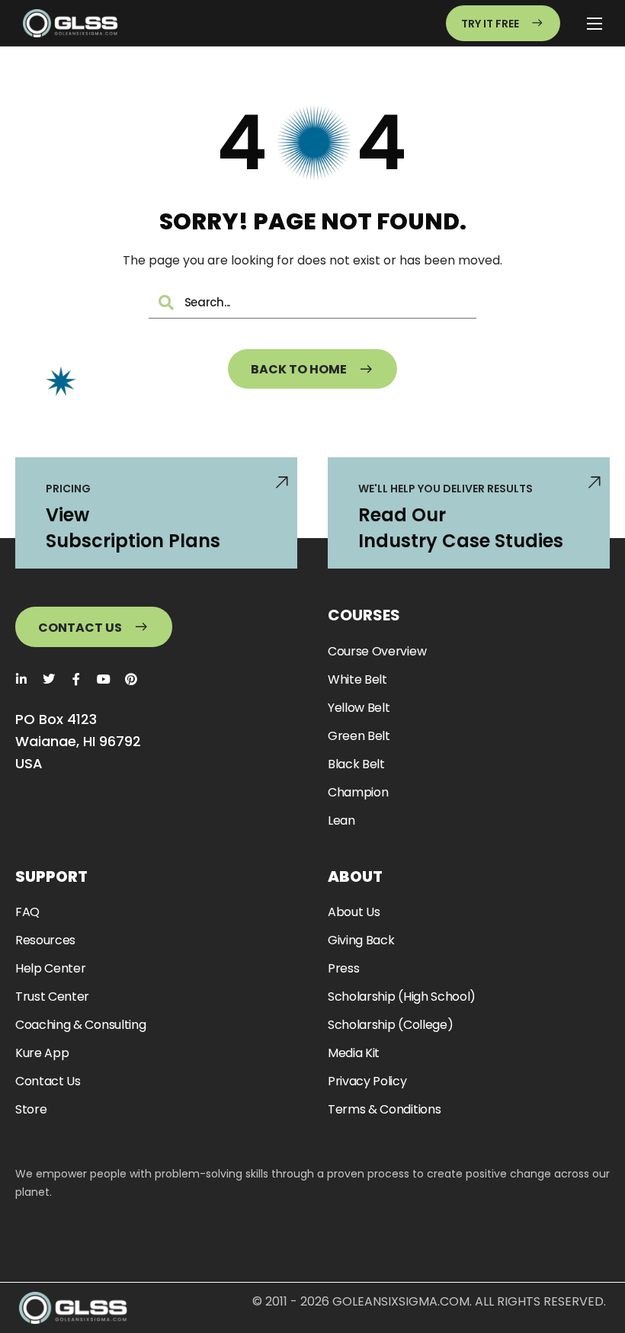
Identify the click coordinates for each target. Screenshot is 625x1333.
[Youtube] (104, 679)
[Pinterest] (131, 679)
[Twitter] (49, 679)
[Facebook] (76, 679)
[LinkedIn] (21, 679)
